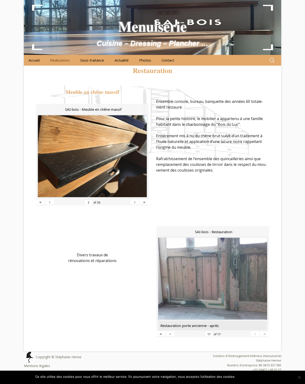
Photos (145, 60)
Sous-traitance (92, 60)
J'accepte (245, 377)
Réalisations (60, 60)
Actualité (122, 60)
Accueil (34, 60)
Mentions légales (37, 365)
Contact (168, 60)
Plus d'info (262, 377)
